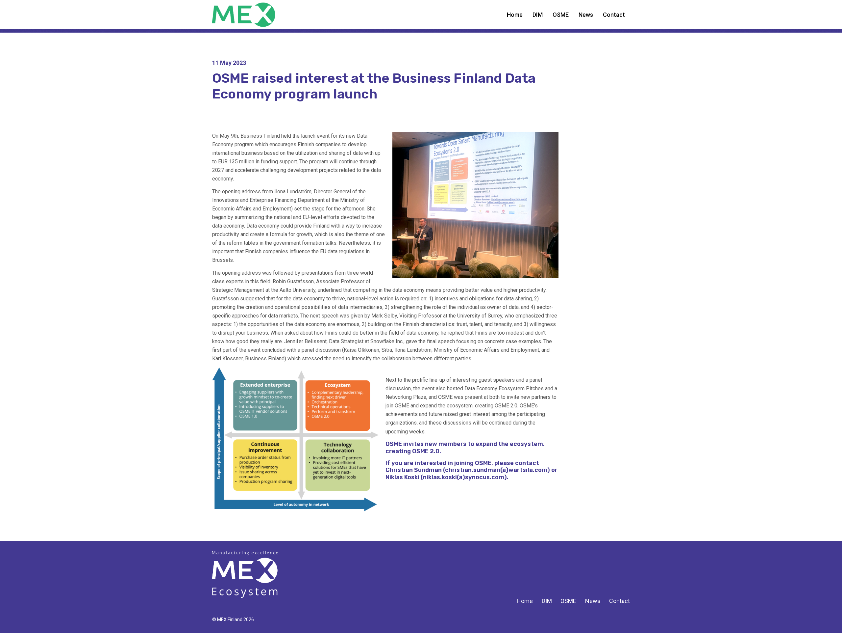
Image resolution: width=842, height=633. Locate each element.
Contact (614, 14)
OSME (561, 14)
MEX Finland (259, 14)
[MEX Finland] (245, 574)
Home (515, 14)
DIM (537, 14)
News (586, 14)
